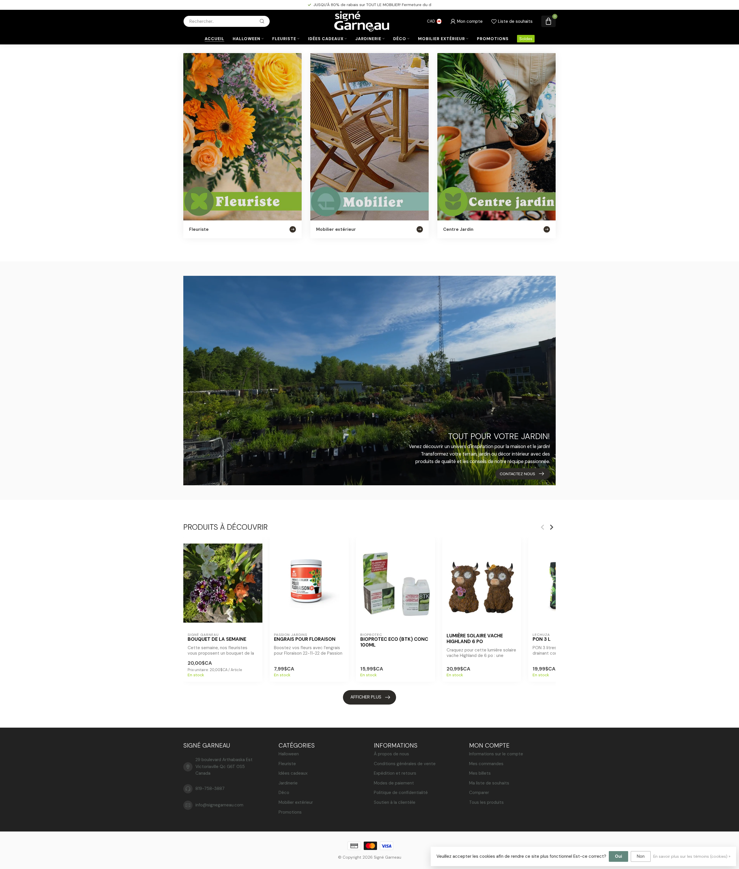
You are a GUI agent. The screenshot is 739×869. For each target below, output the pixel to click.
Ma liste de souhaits (489, 783)
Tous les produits (486, 802)
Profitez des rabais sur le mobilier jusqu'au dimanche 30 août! (372, 4)
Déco (399, 38)
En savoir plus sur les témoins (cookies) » (691, 856)
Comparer (479, 792)
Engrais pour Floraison (304, 639)
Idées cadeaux (326, 38)
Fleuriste (284, 38)
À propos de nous (391, 754)
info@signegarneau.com (219, 805)
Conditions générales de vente (405, 764)
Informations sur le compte (496, 754)
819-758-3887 (210, 788)
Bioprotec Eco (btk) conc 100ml (394, 642)
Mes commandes (486, 764)
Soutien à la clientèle (394, 802)
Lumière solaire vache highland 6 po (475, 639)
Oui (618, 856)
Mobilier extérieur (441, 38)
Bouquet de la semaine (217, 639)
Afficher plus (365, 697)
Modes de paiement (394, 783)
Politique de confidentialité (401, 792)
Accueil (214, 38)
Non (641, 856)
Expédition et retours (395, 773)
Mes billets (480, 773)
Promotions (493, 38)
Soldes (525, 38)
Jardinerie (368, 38)
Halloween (246, 38)
